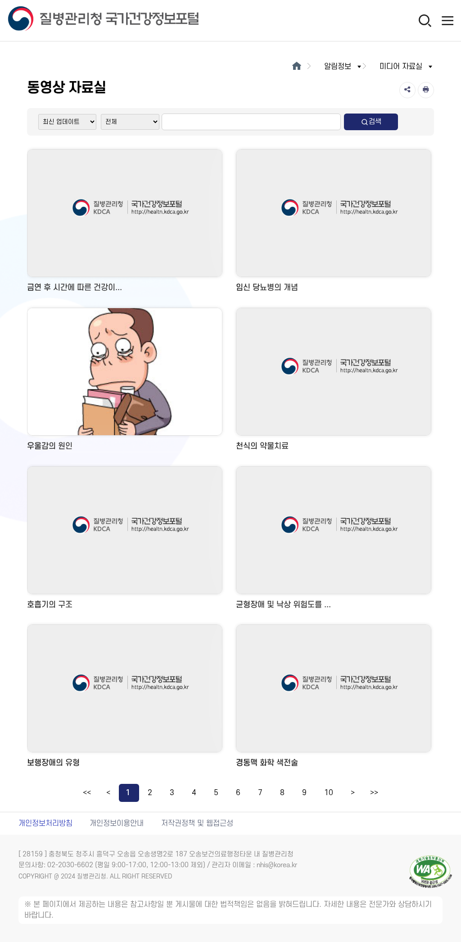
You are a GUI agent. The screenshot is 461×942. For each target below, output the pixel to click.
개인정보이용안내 (117, 823)
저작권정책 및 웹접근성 (197, 823)
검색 (375, 122)
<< (87, 793)
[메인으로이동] (296, 66)
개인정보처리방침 (45, 823)
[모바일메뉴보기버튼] (447, 20)
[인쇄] (426, 90)
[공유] (407, 90)
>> (374, 793)
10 (328, 793)
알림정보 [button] (337, 67)
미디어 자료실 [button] (401, 67)
